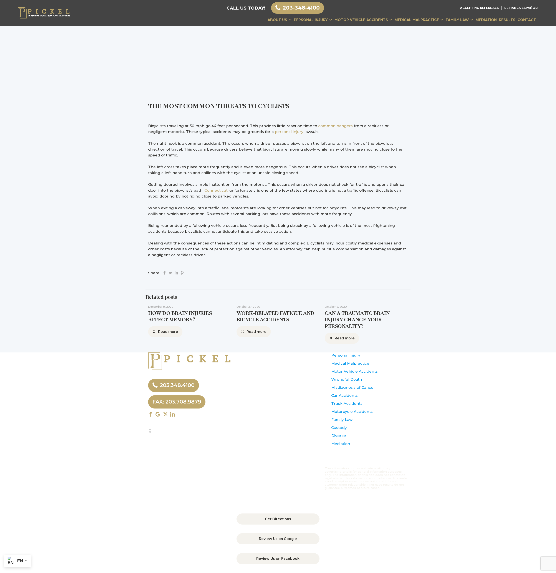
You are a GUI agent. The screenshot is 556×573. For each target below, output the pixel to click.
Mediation (340, 444)
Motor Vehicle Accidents (354, 371)
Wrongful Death (346, 379)
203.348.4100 (177, 385)
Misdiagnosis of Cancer (353, 387)
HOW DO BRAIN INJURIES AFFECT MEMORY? (180, 316)
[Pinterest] (182, 273)
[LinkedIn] (176, 273)
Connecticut (216, 190)
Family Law (341, 419)
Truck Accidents (346, 403)
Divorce (338, 435)
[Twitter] (170, 273)
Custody (339, 427)
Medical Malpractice (350, 363)
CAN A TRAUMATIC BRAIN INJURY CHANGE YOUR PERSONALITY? (357, 319)
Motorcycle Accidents (352, 411)
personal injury (289, 132)
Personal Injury (345, 355)
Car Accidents (344, 395)
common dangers (335, 126)
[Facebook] (164, 273)
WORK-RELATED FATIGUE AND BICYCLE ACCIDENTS (275, 316)
